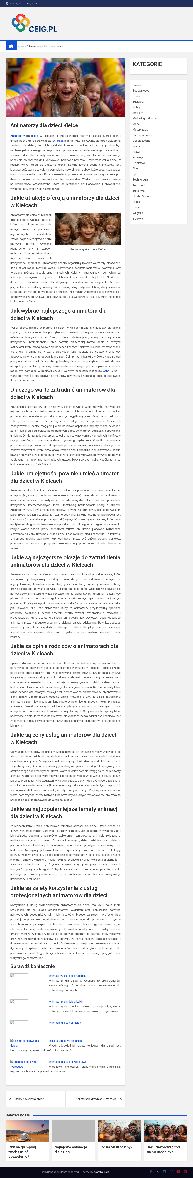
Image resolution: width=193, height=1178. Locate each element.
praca (60, 140)
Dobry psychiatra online (29, 1099)
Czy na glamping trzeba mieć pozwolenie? (22, 1152)
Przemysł (138, 157)
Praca (136, 146)
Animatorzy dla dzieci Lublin (66, 1001)
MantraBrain (101, 1172)
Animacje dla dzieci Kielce (65, 1022)
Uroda (136, 202)
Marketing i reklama (145, 118)
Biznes (137, 85)
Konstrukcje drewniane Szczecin (96, 1099)
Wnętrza (138, 213)
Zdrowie (138, 218)
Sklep (136, 168)
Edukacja (138, 101)
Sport (136, 174)
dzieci (34, 136)
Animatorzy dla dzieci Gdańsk (67, 975)
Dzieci (136, 96)
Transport (139, 185)
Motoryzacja (140, 129)
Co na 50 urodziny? (116, 1147)
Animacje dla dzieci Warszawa (68, 1061)
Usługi (136, 207)
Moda (136, 124)
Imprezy (138, 113)
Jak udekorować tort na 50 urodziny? (163, 1149)
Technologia (140, 179)
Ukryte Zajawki (142, 196)
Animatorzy (17, 136)
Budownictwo (141, 90)
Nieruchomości (142, 135)
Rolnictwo (139, 163)
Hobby (137, 107)
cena (106, 371)
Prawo (137, 152)
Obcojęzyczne (141, 140)
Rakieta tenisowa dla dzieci (65, 1041)
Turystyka (139, 190)
